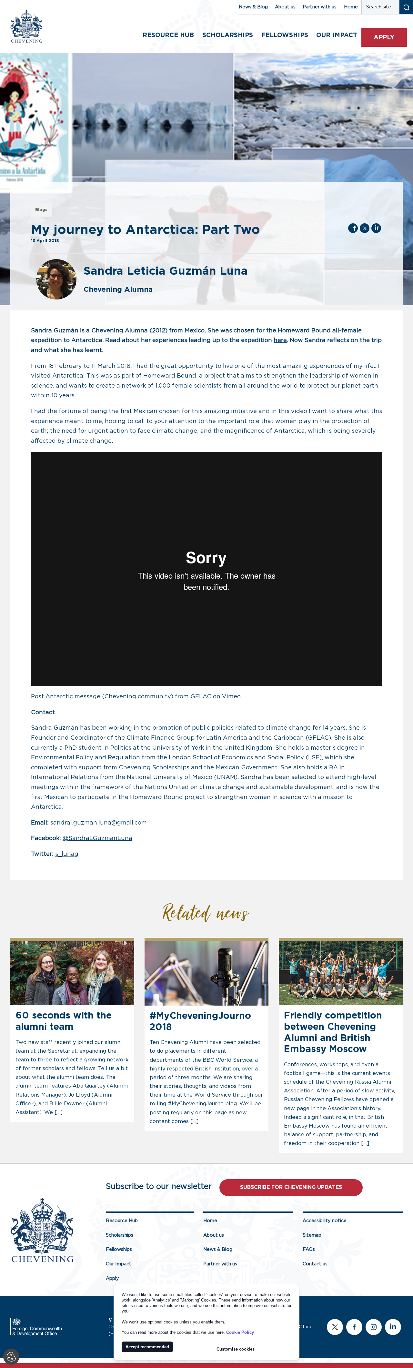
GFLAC (200, 697)
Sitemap (312, 1235)
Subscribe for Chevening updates (291, 1187)
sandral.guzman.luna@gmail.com (98, 823)
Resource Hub (168, 35)
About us (285, 7)
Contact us (315, 1264)
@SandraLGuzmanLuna (97, 838)
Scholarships (227, 35)
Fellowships (284, 35)
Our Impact (118, 1264)
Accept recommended (147, 1346)
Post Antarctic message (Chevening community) (102, 697)
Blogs (41, 210)
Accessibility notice (325, 1220)
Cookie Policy (240, 1332)
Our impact (336, 35)
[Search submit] (406, 7)
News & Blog (253, 7)
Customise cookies (236, 1349)
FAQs (309, 1249)
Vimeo (231, 697)
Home (351, 7)
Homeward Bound (304, 331)
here (280, 340)
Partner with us (320, 7)
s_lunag (66, 854)
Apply (384, 38)
